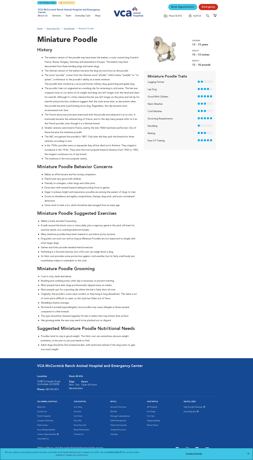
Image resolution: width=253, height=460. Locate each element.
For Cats (150, 416)
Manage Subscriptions (120, 416)
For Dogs (151, 412)
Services (56, 16)
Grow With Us (43, 439)
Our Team (78, 416)
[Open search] (208, 15)
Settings (113, 434)
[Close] (248, 453)
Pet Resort (68, 3)
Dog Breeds (69, 29)
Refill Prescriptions (118, 421)
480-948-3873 (52, 389)
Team (68, 16)
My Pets (113, 412)
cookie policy (114, 452)
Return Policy (152, 425)
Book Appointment (182, 7)
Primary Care (49, 3)
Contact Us (42, 412)
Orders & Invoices (118, 430)
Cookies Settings (194, 454)
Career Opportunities (47, 435)
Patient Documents (118, 425)
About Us (43, 16)
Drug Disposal (191, 412)
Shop (97, 16)
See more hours (76, 388)
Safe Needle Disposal (193, 407)
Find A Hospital (43, 416)
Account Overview (118, 407)
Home (39, 29)
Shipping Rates (153, 421)
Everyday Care (82, 16)
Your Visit (77, 421)
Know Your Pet (53, 29)
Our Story (78, 407)
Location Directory (45, 421)
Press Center (42, 425)
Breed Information (81, 430)
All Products (152, 407)
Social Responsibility (46, 430)
